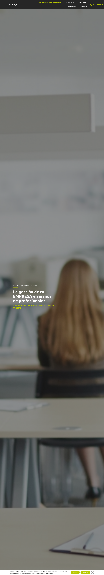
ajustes (51, 573)
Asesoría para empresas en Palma (50, 2)
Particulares (83, 2)
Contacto (84, 6)
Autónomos (70, 2)
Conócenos (72, 6)
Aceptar (75, 572)
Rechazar (85, 572)
